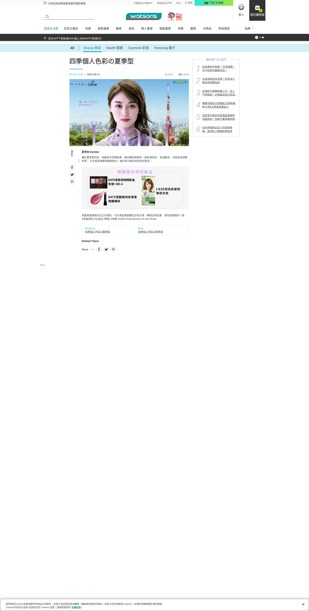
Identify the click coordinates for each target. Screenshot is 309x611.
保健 (88, 28)
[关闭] (303, 604)
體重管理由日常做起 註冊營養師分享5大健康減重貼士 (218, 105)
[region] (154, 605)
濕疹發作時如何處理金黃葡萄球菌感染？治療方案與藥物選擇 (218, 117)
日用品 (207, 28)
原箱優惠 (224, 28)
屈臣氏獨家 (71, 28)
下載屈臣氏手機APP (143, 3)
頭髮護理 (165, 28)
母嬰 (180, 28)
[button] (257, 10)
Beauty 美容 (92, 48)
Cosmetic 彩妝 (138, 48)
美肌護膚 (103, 28)
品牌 (247, 28)
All (72, 48)
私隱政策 (76, 607)
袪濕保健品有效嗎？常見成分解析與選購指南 (218, 80)
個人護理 (147, 28)
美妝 (131, 28)
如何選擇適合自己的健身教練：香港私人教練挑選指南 (217, 129)
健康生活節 (51, 28)
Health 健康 (114, 48)
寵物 (193, 28)
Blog (178, 3)
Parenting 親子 (164, 48)
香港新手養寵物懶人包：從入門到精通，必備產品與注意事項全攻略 (218, 93)
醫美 (119, 28)
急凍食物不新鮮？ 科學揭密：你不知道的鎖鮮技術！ (218, 68)
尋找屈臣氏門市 (164, 3)
